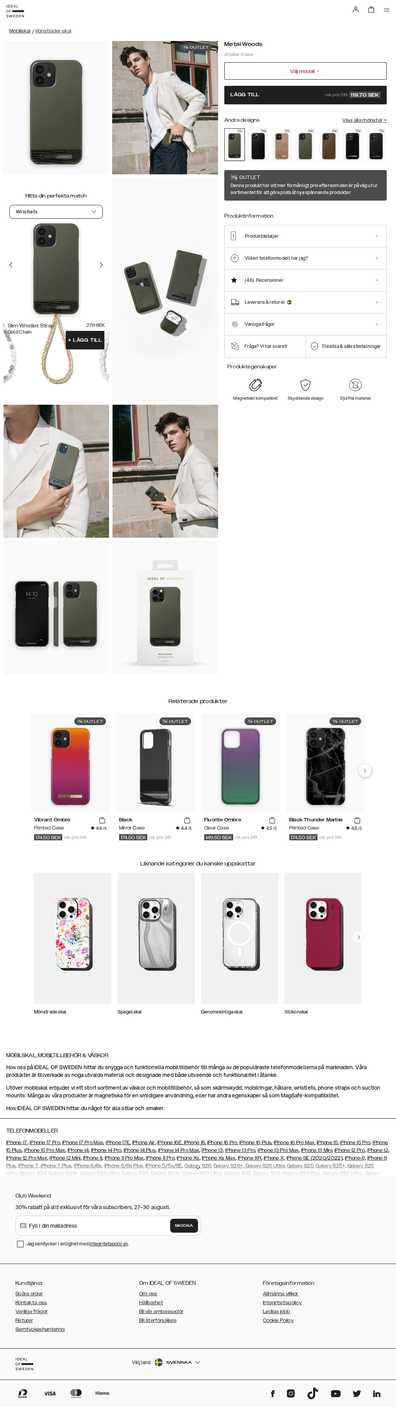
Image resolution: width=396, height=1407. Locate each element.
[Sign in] (356, 9)
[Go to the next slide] (101, 265)
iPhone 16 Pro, (222, 1142)
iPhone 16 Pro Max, (295, 1142)
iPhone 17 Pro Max (82, 1142)
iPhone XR (249, 1158)
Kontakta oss (31, 1302)
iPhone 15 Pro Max (44, 1150)
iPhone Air (143, 1142)
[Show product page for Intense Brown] (329, 145)
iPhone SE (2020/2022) (315, 1158)
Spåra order (29, 1293)
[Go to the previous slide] (11, 265)
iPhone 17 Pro (45, 1142)
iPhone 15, (328, 1142)
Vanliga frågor (31, 1311)
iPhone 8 (355, 1158)
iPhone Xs (188, 1158)
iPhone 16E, (170, 1142)
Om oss (148, 1293)
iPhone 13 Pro (240, 1150)
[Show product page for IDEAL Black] (376, 145)
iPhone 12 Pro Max (26, 1158)
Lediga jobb (276, 1311)
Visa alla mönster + (364, 120)
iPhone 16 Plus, (256, 1142)
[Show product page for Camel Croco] (281, 145)
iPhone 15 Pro (355, 1142)
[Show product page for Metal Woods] (234, 144)
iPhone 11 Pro (160, 1158)
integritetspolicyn (108, 1243)
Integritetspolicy (282, 1302)
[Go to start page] (15, 11)
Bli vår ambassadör (161, 1311)
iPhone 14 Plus (140, 1150)
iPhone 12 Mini (65, 1158)
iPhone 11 (92, 1158)
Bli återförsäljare (157, 1320)
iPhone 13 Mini (316, 1150)
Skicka (184, 1226)
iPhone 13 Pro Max (278, 1150)
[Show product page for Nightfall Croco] (352, 145)
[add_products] (102, 820)
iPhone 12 (377, 1150)
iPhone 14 (78, 1150)
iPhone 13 (212, 1150)
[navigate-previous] (365, 771)
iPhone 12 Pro (350, 1150)
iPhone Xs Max (219, 1158)
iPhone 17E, (118, 1142)
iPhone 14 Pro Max (178, 1150)
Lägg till (85, 340)
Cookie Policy (278, 1320)
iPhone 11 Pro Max (124, 1158)
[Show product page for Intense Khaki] (305, 145)
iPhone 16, (195, 1142)
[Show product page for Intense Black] (258, 145)
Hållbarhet (151, 1302)
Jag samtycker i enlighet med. (78, 1243)
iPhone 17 (16, 1142)
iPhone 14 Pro (106, 1150)
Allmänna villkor (280, 1293)
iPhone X (274, 1158)
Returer (24, 1320)
